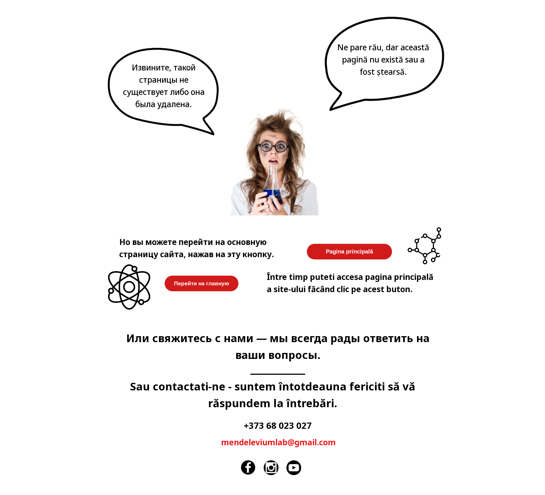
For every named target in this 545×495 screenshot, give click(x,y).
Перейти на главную (201, 283)
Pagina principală (349, 251)
